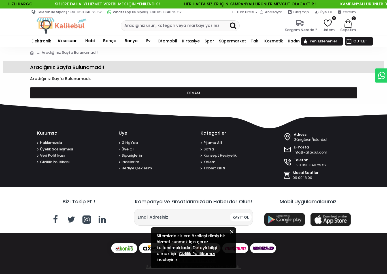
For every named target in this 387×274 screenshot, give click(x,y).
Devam (193, 93)
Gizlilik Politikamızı (197, 253)
